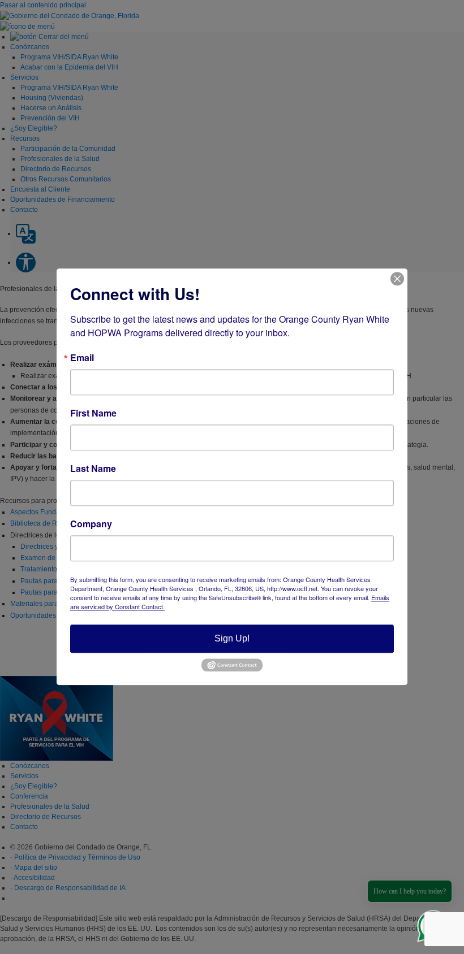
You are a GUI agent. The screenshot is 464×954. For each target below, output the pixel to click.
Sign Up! (232, 638)
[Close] (397, 278)
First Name (93, 413)
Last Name (93, 468)
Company (91, 523)
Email (82, 357)
